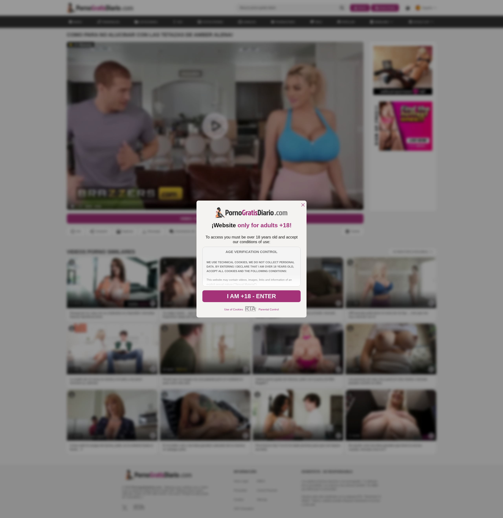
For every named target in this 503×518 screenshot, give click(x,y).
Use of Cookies (233, 309)
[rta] (251, 311)
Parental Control (269, 309)
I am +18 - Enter (251, 296)
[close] (303, 205)
